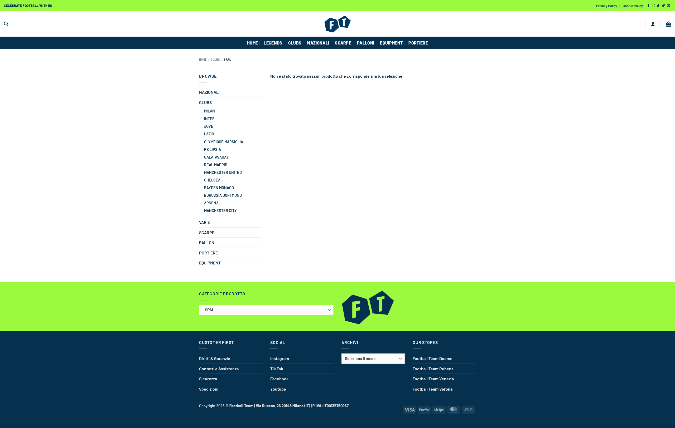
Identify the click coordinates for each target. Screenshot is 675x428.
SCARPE (343, 42)
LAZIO (209, 134)
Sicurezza (208, 378)
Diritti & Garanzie (214, 358)
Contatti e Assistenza (219, 368)
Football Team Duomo (432, 358)
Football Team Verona (432, 388)
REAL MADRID (215, 165)
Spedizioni (208, 388)
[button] (6, 24)
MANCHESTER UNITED (223, 172)
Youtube (278, 388)
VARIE (204, 222)
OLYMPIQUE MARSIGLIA (223, 142)
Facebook (279, 378)
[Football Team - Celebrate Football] (337, 24)
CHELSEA (212, 180)
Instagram (279, 358)
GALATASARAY (216, 157)
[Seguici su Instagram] (653, 6)
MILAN (209, 111)
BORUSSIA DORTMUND (223, 195)
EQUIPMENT (391, 42)
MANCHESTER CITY (220, 210)
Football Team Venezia (433, 378)
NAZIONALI (318, 42)
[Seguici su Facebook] (648, 6)
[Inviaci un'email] (668, 6)
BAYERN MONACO (219, 187)
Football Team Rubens (433, 368)
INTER (209, 118)
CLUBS (295, 42)
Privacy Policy (606, 6)
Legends (273, 42)
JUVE (208, 126)
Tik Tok (276, 368)
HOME (252, 42)
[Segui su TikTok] (658, 6)
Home (203, 59)
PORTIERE (418, 42)
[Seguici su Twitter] (663, 6)
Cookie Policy (633, 6)
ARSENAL (212, 203)
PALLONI (365, 42)
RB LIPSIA (212, 149)
